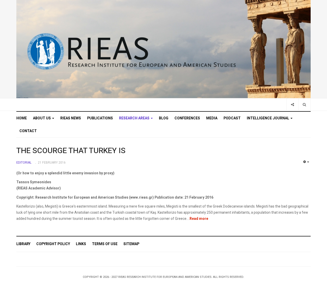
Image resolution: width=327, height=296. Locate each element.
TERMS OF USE (105, 244)
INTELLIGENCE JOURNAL (268, 118)
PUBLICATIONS (100, 118)
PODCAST (232, 118)
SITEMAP (131, 244)
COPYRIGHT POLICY (53, 244)
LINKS (81, 244)
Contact (28, 131)
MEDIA (211, 118)
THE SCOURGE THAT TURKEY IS (70, 150)
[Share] (292, 104)
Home (21, 118)
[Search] (304, 104)
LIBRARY (23, 244)
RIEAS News (70, 118)
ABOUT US (42, 118)
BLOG (163, 118)
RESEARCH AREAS (134, 118)
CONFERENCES (187, 118)
